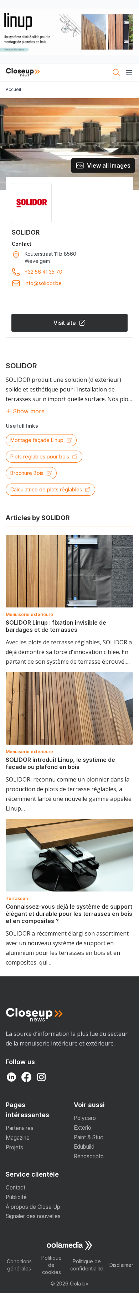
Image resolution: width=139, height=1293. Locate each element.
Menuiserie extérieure (29, 614)
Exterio (82, 1127)
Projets (14, 1147)
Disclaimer (121, 1265)
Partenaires (20, 1128)
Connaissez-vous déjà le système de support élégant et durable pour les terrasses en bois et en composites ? (69, 913)
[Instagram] (41, 1077)
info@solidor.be (43, 283)
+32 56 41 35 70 (43, 272)
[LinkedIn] (11, 1077)
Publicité (16, 1197)
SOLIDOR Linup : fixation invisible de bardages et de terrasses (56, 626)
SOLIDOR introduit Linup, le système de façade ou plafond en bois (60, 763)
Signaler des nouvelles (33, 1216)
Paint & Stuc (88, 1137)
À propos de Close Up (33, 1206)
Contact (15, 1187)
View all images (108, 165)
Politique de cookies (51, 1265)
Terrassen (17, 898)
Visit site (64, 322)
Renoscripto (89, 1156)
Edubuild (84, 1146)
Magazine (18, 1137)
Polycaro (85, 1118)
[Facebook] (26, 1077)
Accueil (13, 89)
